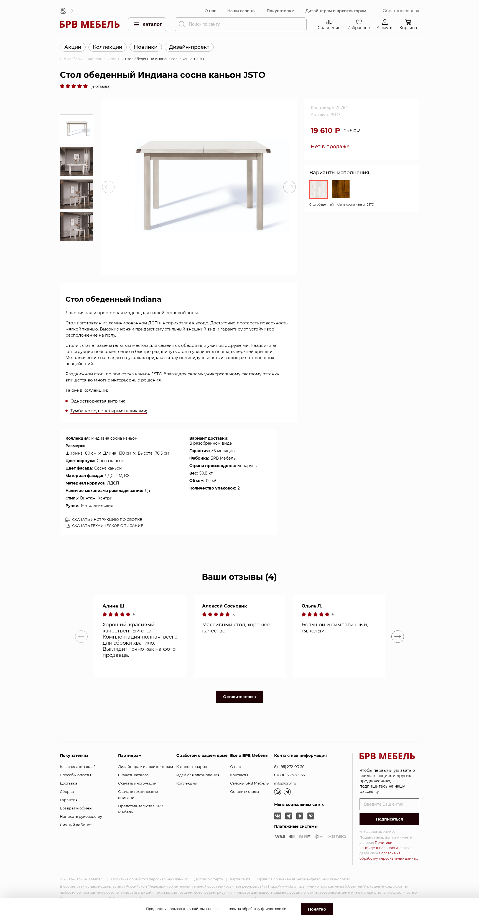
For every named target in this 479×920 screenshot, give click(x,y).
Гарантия (69, 800)
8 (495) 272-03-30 (289, 766)
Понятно (317, 909)
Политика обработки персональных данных (149, 879)
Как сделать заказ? (77, 766)
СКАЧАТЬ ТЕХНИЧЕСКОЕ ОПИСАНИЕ (107, 525)
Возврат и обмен (76, 808)
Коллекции (107, 47)
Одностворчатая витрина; (98, 401)
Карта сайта (240, 879)
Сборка (67, 791)
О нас (210, 11)
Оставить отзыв (239, 696)
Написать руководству (81, 816)
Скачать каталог (133, 775)
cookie (280, 909)
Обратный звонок (401, 11)
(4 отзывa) (100, 86)
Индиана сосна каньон (114, 438)
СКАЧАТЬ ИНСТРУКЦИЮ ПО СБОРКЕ (106, 519)
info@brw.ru (285, 783)
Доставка (68, 783)
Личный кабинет (76, 824)
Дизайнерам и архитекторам (335, 11)
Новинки (145, 47)
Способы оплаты (75, 775)
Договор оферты (208, 879)
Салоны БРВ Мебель (249, 783)
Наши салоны (241, 11)
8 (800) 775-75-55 (289, 775)
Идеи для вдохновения (198, 775)
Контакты (239, 775)
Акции (72, 47)
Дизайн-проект (189, 47)
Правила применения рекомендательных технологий (303, 879)
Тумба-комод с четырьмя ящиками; (108, 410)
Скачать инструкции (137, 783)
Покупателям (280, 11)
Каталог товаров (191, 766)
